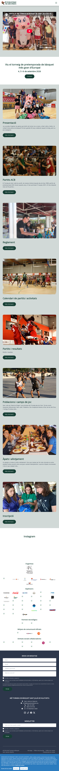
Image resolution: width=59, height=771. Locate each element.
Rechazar (16, 768)
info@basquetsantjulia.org (30, 703)
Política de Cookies (19, 765)
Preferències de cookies (49, 752)
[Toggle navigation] (56, 3)
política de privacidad (24, 678)
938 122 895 (30, 705)
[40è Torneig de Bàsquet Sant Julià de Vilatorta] (8, 3)
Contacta (29, 76)
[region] (29, 762)
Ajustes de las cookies (6, 768)
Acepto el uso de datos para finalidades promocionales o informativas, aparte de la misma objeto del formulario (29, 681)
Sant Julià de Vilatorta (30, 701)
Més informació (9, 135)
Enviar (7, 689)
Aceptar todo (24, 768)
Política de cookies (50, 750)
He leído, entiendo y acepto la (17, 678)
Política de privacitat (39, 750)
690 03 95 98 (31, 707)
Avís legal (30, 750)
